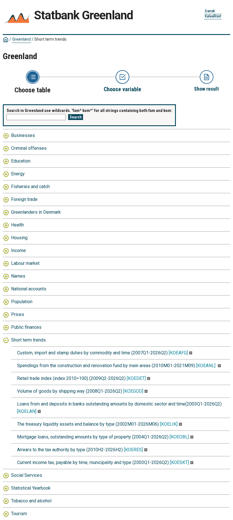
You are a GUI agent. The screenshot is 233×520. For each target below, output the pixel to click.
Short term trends (28, 340)
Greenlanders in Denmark (36, 212)
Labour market (25, 263)
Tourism (19, 513)
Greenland (21, 39)
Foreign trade (24, 199)
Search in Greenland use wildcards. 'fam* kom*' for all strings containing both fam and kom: (89, 110)
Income (18, 250)
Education (20, 161)
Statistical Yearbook (31, 488)
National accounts (28, 289)
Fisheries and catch (30, 186)
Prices (17, 314)
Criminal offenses (29, 148)
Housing (19, 237)
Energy (18, 173)
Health (17, 225)
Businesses (23, 135)
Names (18, 276)
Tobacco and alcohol (31, 501)
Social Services (26, 475)
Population (21, 301)
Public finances (26, 327)
